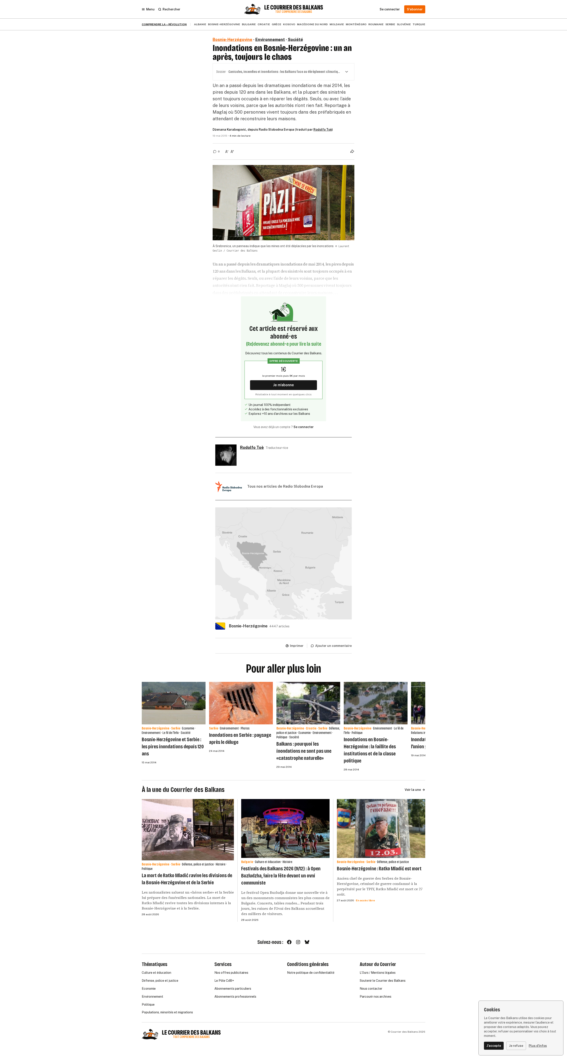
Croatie (264, 24)
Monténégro (356, 24)
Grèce (276, 24)
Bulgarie (249, 24)
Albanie (200, 24)
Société (295, 39)
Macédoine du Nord (312, 24)
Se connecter (303, 427)
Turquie (419, 24)
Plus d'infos (538, 1045)
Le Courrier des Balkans (293, 8)
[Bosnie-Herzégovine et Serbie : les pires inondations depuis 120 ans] (174, 703)
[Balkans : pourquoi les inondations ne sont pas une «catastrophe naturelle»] (308, 703)
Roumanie (376, 24)
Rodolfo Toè (322, 129)
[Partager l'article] (352, 151)
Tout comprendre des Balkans (293, 12)
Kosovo (289, 24)
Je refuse (516, 1045)
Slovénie (404, 24)
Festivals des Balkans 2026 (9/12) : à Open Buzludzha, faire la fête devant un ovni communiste (280, 875)
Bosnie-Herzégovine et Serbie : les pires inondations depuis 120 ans (173, 746)
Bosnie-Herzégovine (224, 24)
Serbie (390, 24)
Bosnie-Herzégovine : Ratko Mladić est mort (379, 868)
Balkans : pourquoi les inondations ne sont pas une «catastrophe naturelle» (303, 751)
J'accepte (494, 1045)
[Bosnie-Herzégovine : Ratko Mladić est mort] (381, 828)
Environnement (270, 39)
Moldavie (337, 24)
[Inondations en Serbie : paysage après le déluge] (241, 703)
